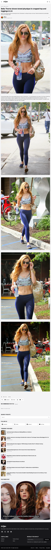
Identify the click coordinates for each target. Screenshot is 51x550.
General (2, 540)
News (14, 540)
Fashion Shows (16, 538)
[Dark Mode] (47, 2)
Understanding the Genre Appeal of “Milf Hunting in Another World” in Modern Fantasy (25, 443)
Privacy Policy (42, 547)
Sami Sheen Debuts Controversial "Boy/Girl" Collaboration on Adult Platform (23, 467)
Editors (37, 547)
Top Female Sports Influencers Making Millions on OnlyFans (19, 432)
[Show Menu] (1, 2)
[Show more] (23, 400)
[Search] (49, 2)
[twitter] (5, 532)
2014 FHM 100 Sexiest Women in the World (16, 461)
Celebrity (9, 396)
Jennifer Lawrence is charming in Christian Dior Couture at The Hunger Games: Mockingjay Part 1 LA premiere (28, 438)
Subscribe (47, 539)
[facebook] (2, 532)
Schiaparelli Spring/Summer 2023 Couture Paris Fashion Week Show (21, 449)
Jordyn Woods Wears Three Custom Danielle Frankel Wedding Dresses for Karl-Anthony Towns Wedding (27, 473)
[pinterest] (8, 532)
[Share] (49, 17)
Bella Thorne (6, 6)
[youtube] (11, 532)
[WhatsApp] (17, 400)
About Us (32, 547)
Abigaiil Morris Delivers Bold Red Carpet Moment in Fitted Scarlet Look (21, 455)
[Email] (20, 400)
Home (2, 6)
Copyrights (48, 547)
